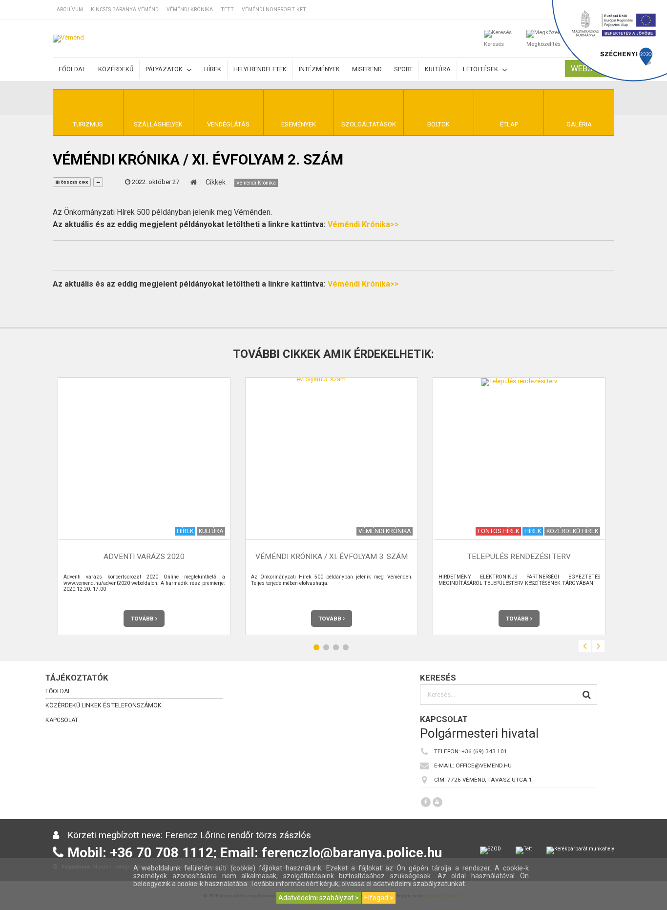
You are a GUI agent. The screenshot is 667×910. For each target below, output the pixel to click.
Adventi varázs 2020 (144, 557)
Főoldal (72, 69)
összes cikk (74, 182)
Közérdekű (115, 69)
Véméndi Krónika (190, 9)
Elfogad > (379, 898)
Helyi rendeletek (260, 69)
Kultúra (438, 69)
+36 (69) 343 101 (484, 751)
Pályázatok (165, 69)
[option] (144, 506)
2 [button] (326, 647)
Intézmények (319, 69)
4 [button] (346, 647)
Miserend (367, 69)
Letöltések (481, 69)
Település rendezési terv (519, 557)
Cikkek (216, 182)
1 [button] (316, 647)
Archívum (70, 9)
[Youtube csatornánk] (437, 802)
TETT (227, 9)
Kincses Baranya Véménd (125, 9)
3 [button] (336, 647)
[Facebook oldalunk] (426, 802)
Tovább (143, 618)
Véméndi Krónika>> (363, 224)
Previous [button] (585, 646)
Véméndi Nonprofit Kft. (274, 9)
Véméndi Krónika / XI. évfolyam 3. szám (331, 557)
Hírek (212, 69)
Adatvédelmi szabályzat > (318, 898)
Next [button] (598, 646)
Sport (403, 69)
